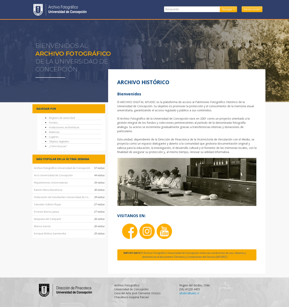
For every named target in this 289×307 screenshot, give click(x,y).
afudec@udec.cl (189, 293)
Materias (54, 132)
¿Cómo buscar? (58, 146)
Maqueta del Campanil (69, 219)
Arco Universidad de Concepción (69, 175)
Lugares (54, 136)
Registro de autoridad (62, 118)
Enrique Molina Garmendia (69, 233)
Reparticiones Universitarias (69, 182)
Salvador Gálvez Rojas (69, 204)
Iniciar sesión (252, 9)
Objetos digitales (59, 141)
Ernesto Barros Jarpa (69, 211)
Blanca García (69, 226)
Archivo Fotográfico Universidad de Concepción (69, 168)
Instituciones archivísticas (64, 127)
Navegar (227, 9)
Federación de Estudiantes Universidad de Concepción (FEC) (69, 197)
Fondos (53, 122)
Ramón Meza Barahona (69, 190)
